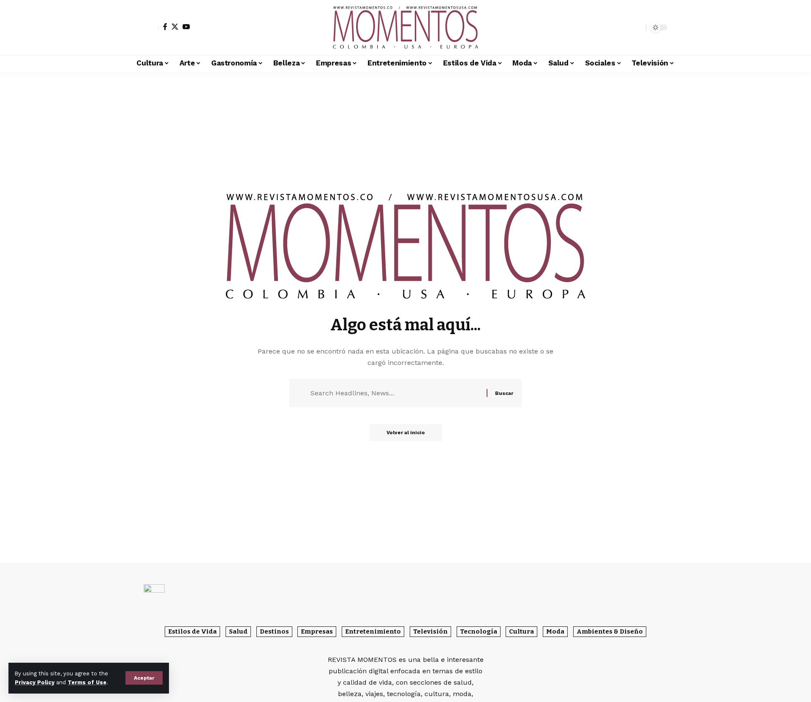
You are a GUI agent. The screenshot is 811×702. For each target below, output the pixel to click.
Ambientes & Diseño (610, 631)
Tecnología (478, 631)
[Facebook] (165, 26)
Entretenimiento (373, 631)
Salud (238, 631)
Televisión (430, 631)
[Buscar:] (395, 393)
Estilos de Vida (192, 631)
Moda (555, 631)
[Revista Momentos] (405, 27)
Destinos (274, 631)
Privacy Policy (34, 682)
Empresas (317, 631)
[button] (144, 678)
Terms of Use (87, 682)
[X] (174, 26)
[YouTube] (186, 26)
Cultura (521, 631)
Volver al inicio (405, 432)
